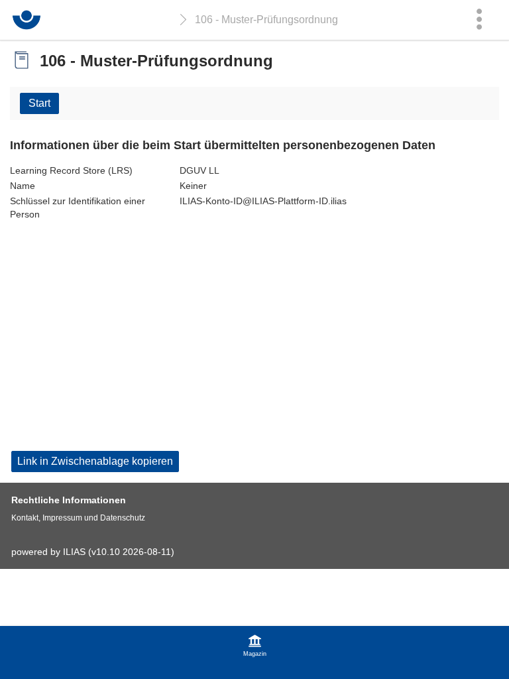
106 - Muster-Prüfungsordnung (266, 19)
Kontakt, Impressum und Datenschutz (78, 518)
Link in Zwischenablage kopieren (95, 461)
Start (39, 103)
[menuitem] (479, 20)
